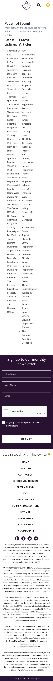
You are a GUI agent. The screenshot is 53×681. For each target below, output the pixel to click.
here (10, 577)
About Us (25, 468)
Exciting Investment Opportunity (13, 246)
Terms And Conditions (25, 505)
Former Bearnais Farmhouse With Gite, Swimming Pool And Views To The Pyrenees (12, 269)
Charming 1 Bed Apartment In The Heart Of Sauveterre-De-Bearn (13, 62)
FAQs (25, 493)
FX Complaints (25, 530)
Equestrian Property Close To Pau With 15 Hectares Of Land (12, 300)
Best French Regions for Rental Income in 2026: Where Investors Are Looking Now (27, 115)
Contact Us (25, 474)
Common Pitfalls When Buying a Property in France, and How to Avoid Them (27, 269)
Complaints (25, 524)
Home (25, 462)
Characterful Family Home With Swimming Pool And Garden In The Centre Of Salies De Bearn (13, 200)
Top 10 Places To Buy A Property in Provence (27, 243)
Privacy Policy (25, 499)
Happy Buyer (25, 518)
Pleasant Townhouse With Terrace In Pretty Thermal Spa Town (13, 89)
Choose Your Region (25, 481)
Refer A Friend (25, 487)
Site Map (25, 512)
